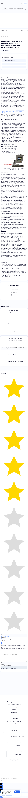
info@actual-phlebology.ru (17, 736)
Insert (1, 797)
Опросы (14, 709)
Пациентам (18, 754)
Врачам (18, 745)
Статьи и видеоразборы (14, 721)
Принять (17, 791)
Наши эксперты (14, 707)
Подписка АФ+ (14, 712)
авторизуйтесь (5, 636)
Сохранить (15, 294)
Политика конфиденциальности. (8, 780)
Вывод (4, 67)
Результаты (5, 63)
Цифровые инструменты (14, 704)
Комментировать (15, 289)
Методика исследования (9, 60)
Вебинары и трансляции (14, 702)
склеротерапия (5, 50)
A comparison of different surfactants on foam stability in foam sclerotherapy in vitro (12, 111)
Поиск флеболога (14, 724)
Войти (25, 3)
